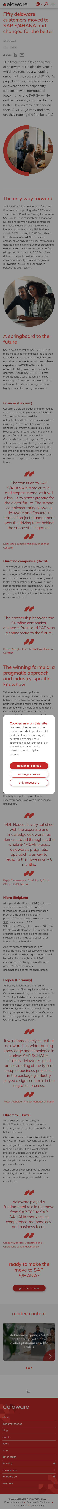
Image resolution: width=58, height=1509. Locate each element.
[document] (29, 754)
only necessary (29, 782)
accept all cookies (29, 765)
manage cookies (29, 774)
